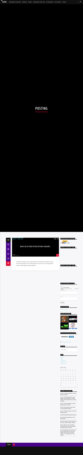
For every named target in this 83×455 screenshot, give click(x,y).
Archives (25, 2)
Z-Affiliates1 (58, 2)
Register (62, 374)
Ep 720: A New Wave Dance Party (68, 432)
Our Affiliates (50, 2)
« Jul (61, 402)
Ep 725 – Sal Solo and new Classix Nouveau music (68, 411)
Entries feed (62, 378)
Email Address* (63, 308)
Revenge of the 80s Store (40, 2)
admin (14, 272)
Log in (61, 376)
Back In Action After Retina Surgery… (35, 264)
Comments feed (63, 379)
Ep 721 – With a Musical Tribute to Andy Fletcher (68, 429)
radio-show (20, 256)
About (31, 2)
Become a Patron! (64, 327)
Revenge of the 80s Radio (16, 2)
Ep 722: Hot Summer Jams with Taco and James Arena (67, 425)
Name (61, 314)
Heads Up (14, 256)
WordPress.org (63, 381)
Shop (65, 2)
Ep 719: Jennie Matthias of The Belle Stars (67, 435)
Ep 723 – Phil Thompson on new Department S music (67, 421)
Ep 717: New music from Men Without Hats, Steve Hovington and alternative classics (68, 444)
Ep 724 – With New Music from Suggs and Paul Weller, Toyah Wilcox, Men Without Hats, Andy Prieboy (68, 416)
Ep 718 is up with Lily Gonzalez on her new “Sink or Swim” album (68, 439)
